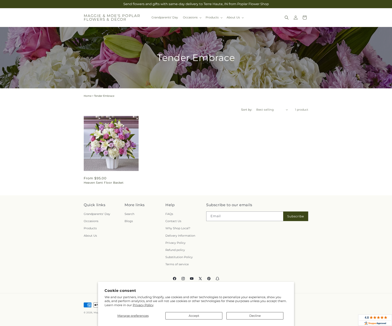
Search (129, 214)
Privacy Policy (143, 305)
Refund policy (175, 250)
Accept (194, 316)
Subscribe (295, 216)
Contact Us (173, 221)
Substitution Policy (179, 257)
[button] (191, 17)
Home (87, 95)
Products (90, 228)
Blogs (129, 221)
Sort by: (246, 109)
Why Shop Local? (177, 228)
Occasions (91, 221)
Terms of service (177, 264)
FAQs (169, 214)
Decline (255, 316)
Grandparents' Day (97, 214)
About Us (90, 235)
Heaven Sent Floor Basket (104, 182)
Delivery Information (180, 235)
